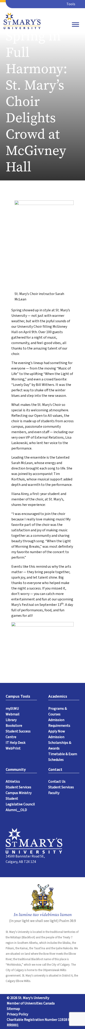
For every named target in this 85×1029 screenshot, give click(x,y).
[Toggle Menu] (75, 24)
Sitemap (13, 1008)
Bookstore (14, 725)
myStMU (12, 708)
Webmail (12, 714)
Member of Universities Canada (31, 1003)
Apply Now (56, 731)
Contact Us (57, 781)
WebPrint (13, 748)
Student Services (18, 787)
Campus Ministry (19, 792)
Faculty (53, 792)
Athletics (13, 781)
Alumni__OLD (16, 809)
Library (11, 719)
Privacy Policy (17, 1014)
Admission (56, 736)
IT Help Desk (15, 742)
